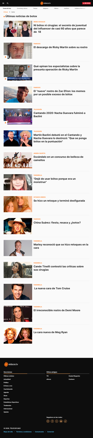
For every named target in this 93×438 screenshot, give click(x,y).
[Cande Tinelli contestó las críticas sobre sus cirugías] (18, 270)
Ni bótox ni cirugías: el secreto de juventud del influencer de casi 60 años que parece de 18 (60, 28)
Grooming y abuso (22, 8)
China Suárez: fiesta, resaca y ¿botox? (57, 222)
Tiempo (35, 8)
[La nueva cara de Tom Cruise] (18, 292)
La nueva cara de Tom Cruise (52, 288)
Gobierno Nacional (80, 8)
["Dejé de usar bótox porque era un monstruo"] (18, 182)
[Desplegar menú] (3, 3)
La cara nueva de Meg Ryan (50, 332)
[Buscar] (8, 3)
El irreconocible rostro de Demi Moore (57, 310)
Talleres (56, 8)
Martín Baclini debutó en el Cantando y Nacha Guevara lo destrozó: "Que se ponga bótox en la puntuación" (60, 138)
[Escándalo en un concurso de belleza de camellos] (18, 160)
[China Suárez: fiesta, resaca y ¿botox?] (18, 226)
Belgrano (45, 8)
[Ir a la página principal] (45, 3)
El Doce (6, 12)
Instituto (66, 8)
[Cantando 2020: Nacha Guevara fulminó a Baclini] (18, 116)
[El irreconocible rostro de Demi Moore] (18, 314)
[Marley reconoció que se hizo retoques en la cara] (18, 248)
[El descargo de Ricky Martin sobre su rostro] (18, 51)
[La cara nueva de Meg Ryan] (18, 336)
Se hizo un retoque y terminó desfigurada (59, 200)
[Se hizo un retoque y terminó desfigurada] (18, 204)
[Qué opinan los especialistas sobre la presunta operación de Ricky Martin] (18, 73)
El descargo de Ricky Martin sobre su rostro (60, 47)
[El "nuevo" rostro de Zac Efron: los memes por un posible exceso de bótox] (18, 95)
